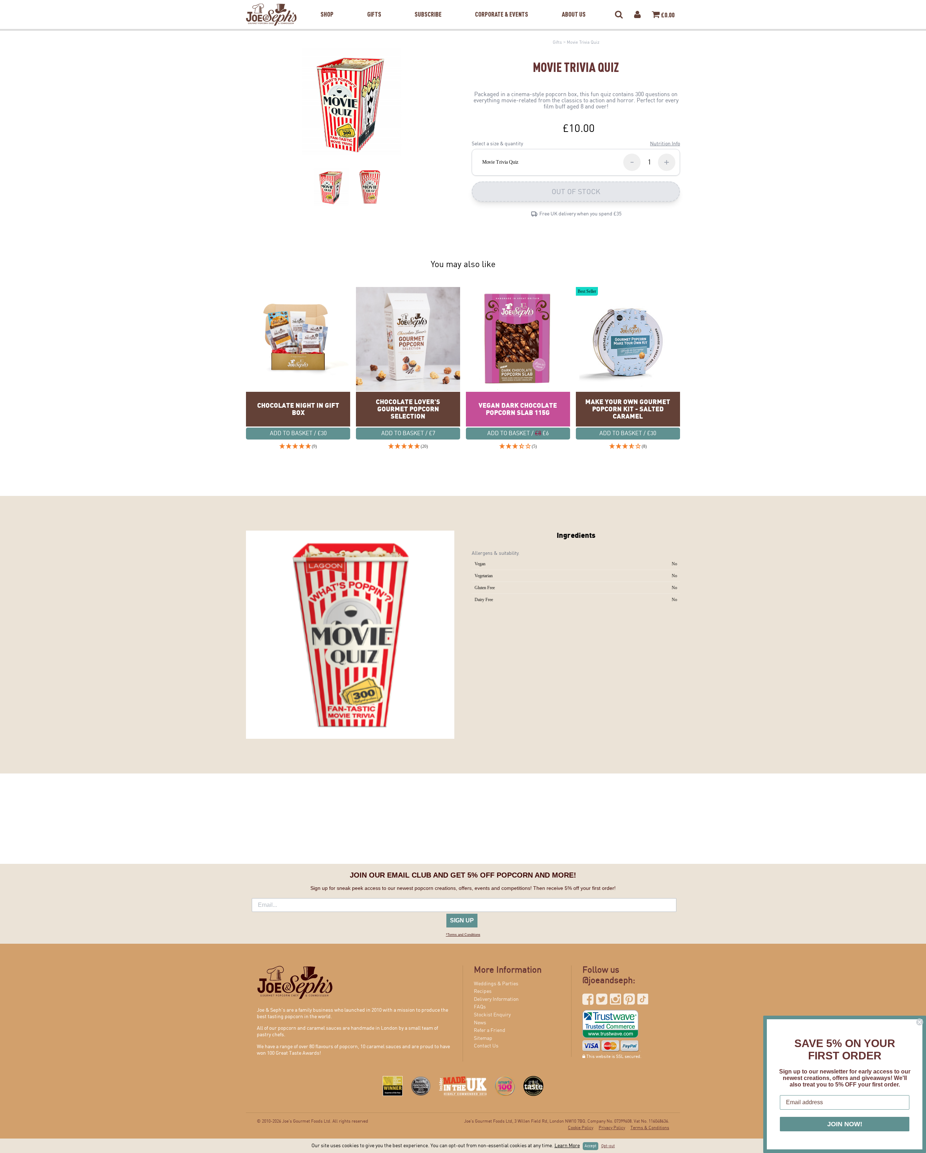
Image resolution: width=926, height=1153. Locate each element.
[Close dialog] (919, 1022)
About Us (574, 5)
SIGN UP (462, 920)
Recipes (483, 991)
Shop (327, 5)
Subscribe (428, 5)
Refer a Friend (489, 1030)
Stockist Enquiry (492, 1015)
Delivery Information (496, 999)
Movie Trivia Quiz (583, 42)
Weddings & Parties (496, 984)
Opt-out (608, 1146)
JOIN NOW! (844, 1124)
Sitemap (483, 1038)
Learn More (567, 1145)
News (480, 1023)
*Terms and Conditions (463, 934)
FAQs (480, 1007)
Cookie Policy (580, 1128)
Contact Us (486, 1046)
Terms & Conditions (649, 1128)
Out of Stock (576, 191)
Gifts (374, 5)
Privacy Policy (612, 1128)
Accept (590, 1146)
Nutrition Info (665, 143)
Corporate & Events (501, 5)
